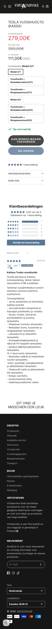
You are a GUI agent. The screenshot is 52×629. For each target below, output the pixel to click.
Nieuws (11, 480)
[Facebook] (8, 573)
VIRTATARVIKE (24, 611)
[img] (14, 261)
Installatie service (16, 440)
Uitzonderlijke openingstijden (23, 476)
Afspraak (12, 435)
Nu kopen (26, 150)
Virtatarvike (13, 449)
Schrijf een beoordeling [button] (26, 242)
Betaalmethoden (16, 458)
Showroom (13, 444)
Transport (12, 463)
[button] (15, 164)
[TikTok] (18, 573)
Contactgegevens (16, 454)
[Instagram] (13, 573)
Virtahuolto (13, 431)
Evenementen (14, 485)
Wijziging (12, 490)
